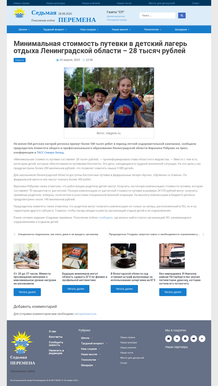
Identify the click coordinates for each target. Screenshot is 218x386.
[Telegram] (185, 338)
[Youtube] (193, 338)
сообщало (106, 217)
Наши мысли (120, 29)
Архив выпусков (116, 16)
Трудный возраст (53, 29)
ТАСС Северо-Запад (50, 152)
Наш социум (88, 29)
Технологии (151, 29)
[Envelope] (168, 338)
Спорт (195, 3)
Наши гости (124, 3)
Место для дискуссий (162, 3)
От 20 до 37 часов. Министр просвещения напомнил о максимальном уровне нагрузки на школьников (35, 278)
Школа (23, 29)
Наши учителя (91, 3)
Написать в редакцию (56, 352)
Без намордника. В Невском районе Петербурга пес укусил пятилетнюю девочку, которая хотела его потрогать (179, 278)
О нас (52, 331)
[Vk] (177, 338)
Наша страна (21, 3)
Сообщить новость (56, 344)
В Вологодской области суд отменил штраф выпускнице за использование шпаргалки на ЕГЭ (133, 277)
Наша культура (55, 3)
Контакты (56, 336)
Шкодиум (181, 29)
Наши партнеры (176, 347)
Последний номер (117, 19)
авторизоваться (85, 314)
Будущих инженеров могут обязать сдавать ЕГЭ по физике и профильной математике (84, 277)
